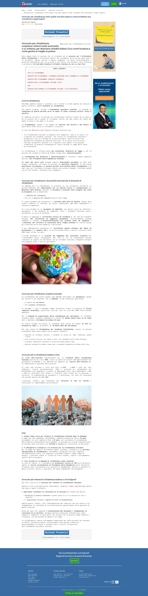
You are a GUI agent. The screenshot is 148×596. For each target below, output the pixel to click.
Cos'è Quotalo (43, 4)
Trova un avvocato (74, 593)
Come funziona (32, 575)
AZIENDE (113, 4)
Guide (30, 10)
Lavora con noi (33, 582)
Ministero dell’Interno (41, 130)
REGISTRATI (74, 561)
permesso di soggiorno (48, 211)
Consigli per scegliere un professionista (87, 576)
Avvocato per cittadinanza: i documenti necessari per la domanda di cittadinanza (58, 76)
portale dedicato (29, 188)
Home (23, 10)
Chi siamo (31, 577)
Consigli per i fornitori (62, 575)
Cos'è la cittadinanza (36, 73)
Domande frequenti (34, 580)
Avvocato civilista (56, 10)
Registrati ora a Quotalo (104, 98)
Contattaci (31, 578)
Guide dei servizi (56, 4)
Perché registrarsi (60, 577)
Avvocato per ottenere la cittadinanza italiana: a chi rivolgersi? (53, 89)
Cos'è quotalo (32, 574)
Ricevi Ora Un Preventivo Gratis (104, 48)
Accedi (124, 3)
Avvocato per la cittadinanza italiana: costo (44, 82)
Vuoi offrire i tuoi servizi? (63, 574)
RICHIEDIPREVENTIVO (105, 4)
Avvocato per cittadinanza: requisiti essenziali (46, 79)
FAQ (29, 85)
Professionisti (40, 10)
